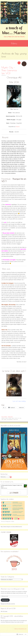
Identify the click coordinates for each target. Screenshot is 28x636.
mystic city (17, 418)
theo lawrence (10, 419)
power (5, 419)
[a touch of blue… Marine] (14, 12)
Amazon (18, 126)
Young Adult (10, 416)
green (6, 418)
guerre (9, 418)
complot (3, 418)
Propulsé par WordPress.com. (20, 628)
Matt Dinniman (4, 488)
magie (13, 418)
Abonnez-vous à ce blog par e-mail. (12, 589)
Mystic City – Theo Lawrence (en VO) (9, 70)
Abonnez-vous (5, 600)
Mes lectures (4, 416)
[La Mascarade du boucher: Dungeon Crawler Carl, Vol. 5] (25, 487)
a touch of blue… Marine (14, 30)
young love (15, 419)
